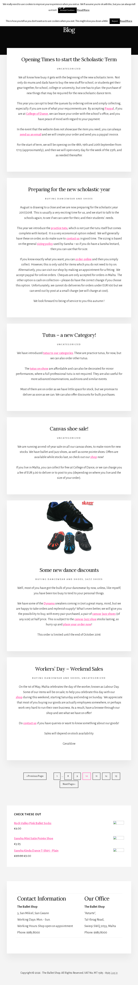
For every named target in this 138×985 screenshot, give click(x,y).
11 (97, 776)
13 (117, 776)
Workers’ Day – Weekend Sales (69, 669)
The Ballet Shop (37, 7)
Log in (114, 972)
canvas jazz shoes (104, 614)
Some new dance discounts (69, 570)
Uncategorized (69, 69)
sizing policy (45, 244)
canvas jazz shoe (85, 619)
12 (107, 776)
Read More (126, 21)
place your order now (77, 624)
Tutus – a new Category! (69, 335)
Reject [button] (115, 21)
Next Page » (69, 785)
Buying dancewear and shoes (69, 199)
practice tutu (59, 228)
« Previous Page (34, 777)
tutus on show (39, 368)
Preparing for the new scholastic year (69, 189)
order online (83, 259)
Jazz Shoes (94, 579)
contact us (73, 238)
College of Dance (37, 113)
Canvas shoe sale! (69, 428)
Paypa (109, 108)
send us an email (30, 134)
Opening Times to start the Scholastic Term (69, 59)
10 (88, 776)
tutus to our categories (58, 353)
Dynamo (49, 603)
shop (93, 457)
